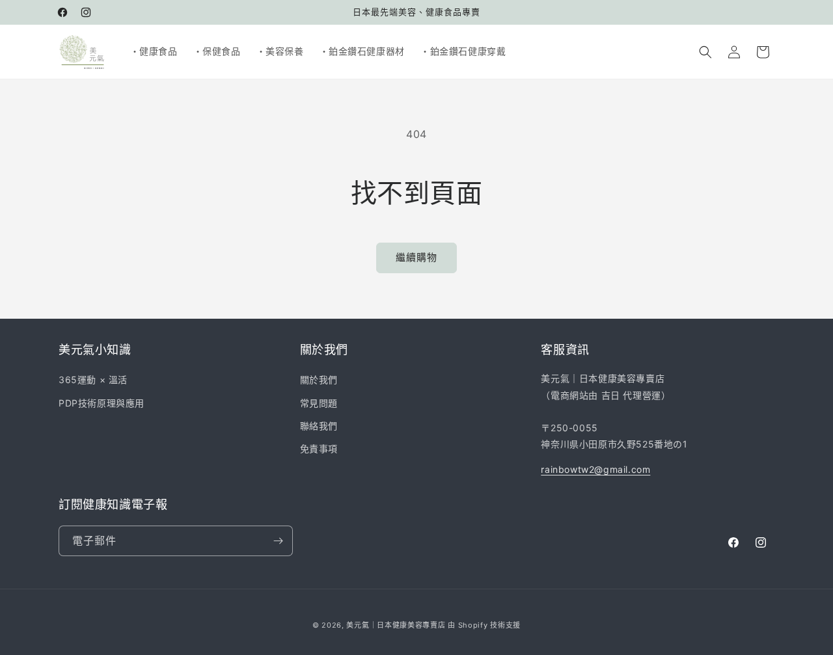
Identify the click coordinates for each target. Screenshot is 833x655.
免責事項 (319, 448)
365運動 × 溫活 (93, 379)
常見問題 (319, 402)
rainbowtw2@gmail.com (595, 469)
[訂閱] (278, 541)
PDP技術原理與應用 (101, 402)
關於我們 (319, 379)
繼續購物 (416, 257)
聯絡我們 (319, 425)
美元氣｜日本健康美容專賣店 (395, 625)
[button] (705, 52)
